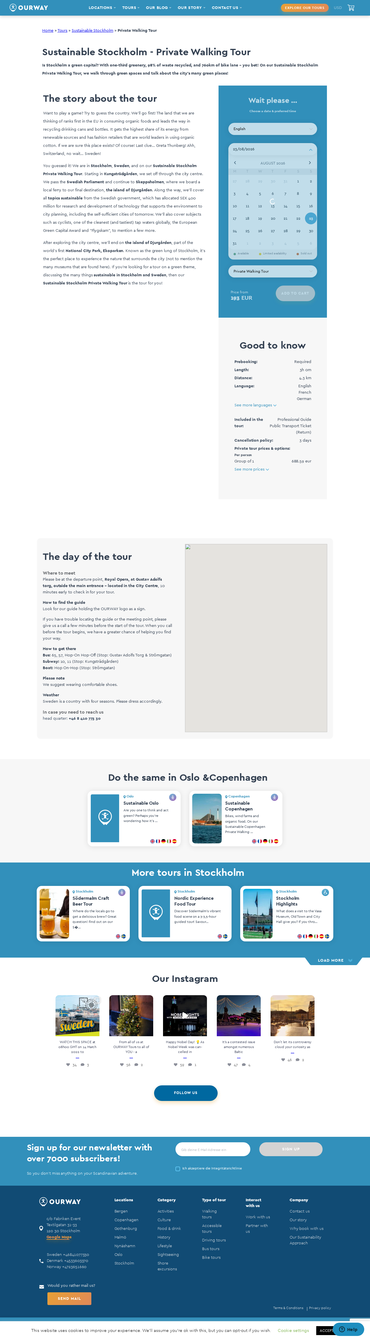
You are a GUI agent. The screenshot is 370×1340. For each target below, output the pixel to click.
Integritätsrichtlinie (226, 1168)
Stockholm (124, 1263)
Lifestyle (165, 1246)
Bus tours (210, 1249)
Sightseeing (168, 1255)
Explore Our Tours (305, 8)
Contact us (300, 1211)
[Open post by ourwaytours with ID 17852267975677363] (239, 1015)
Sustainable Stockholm (92, 31)
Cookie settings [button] (293, 1330)
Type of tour (214, 1200)
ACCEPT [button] (327, 1330)
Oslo (118, 1255)
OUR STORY (190, 8)
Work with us (258, 1217)
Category (167, 1200)
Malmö (120, 1237)
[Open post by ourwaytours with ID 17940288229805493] (77, 1015)
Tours (63, 31)
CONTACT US (225, 8)
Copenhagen (126, 1220)
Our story (298, 1220)
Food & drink (169, 1229)
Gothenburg (125, 1229)
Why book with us (306, 1229)
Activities (166, 1211)
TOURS (129, 8)
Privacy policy (320, 1308)
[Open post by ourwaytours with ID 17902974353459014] (131, 1015)
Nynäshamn (124, 1246)
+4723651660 (74, 1267)
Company (299, 1200)
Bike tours (211, 1258)
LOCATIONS (100, 8)
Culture (164, 1220)
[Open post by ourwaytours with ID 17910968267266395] (292, 1015)
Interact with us (253, 1203)
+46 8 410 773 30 (85, 719)
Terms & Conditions (288, 1308)
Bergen (121, 1211)
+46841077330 (76, 1255)
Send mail (69, 1299)
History (164, 1237)
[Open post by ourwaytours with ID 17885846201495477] (185, 1015)
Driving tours (213, 1240)
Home (47, 31)
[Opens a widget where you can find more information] (348, 1330)
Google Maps (59, 1237)
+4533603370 (76, 1261)
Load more (331, 960)
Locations (123, 1200)
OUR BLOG (157, 8)
